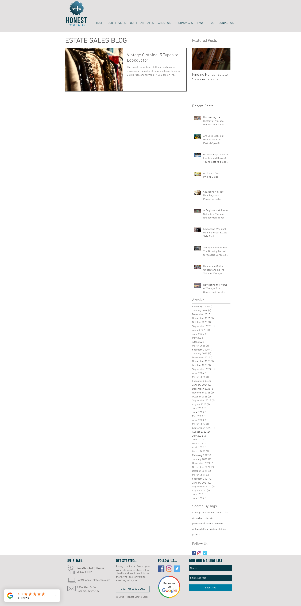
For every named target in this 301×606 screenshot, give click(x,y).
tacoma (219, 523)
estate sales (222, 512)
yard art (196, 534)
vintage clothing (218, 529)
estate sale (208, 512)
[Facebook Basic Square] (194, 553)
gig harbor (197, 518)
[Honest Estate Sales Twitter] (177, 568)
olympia (209, 518)
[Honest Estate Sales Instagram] (169, 568)
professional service (202, 523)
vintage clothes (200, 529)
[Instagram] (199, 553)
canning (196, 512)
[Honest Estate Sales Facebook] (161, 568)
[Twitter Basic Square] (205, 553)
